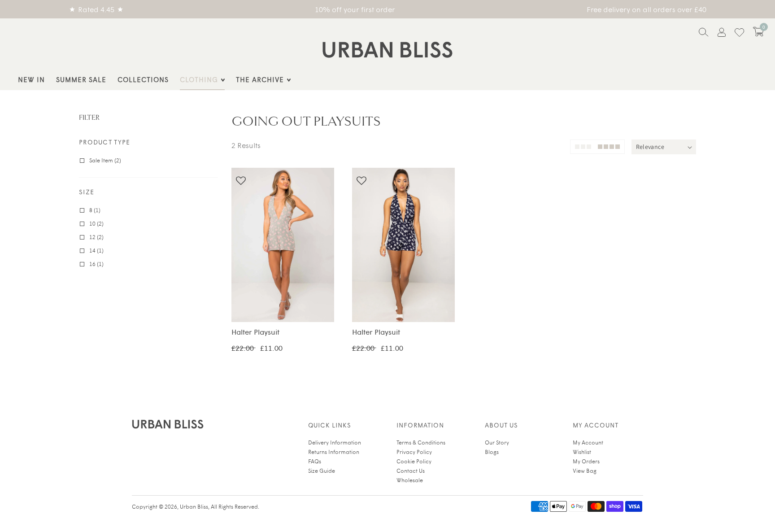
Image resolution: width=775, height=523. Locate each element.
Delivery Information (334, 442)
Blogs (492, 451)
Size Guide (321, 470)
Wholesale (409, 480)
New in (31, 79)
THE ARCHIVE (260, 79)
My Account (588, 442)
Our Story (497, 442)
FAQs (314, 461)
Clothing (199, 79)
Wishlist (582, 451)
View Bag (584, 470)
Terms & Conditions (420, 442)
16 (317, 306)
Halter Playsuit (283, 247)
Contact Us (410, 470)
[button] (758, 31)
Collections (143, 79)
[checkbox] (149, 160)
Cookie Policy (413, 461)
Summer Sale (81, 79)
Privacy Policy (414, 451)
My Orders (586, 461)
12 (283, 306)
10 (265, 306)
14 (300, 306)
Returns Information (333, 451)
